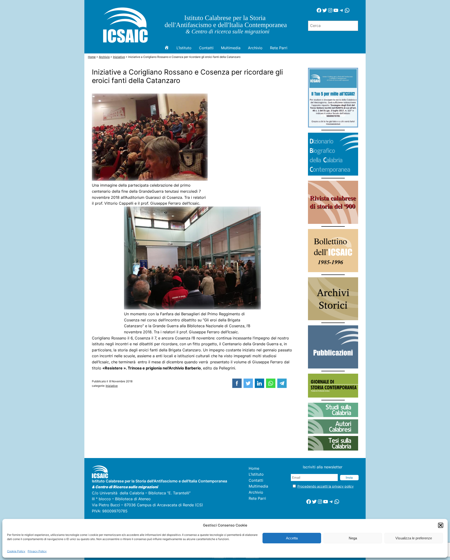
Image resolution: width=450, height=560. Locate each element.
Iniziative (112, 385)
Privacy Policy (37, 551)
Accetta (292, 538)
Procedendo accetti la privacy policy (325, 486)
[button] (440, 525)
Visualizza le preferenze (413, 538)
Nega (353, 538)
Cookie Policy (16, 551)
